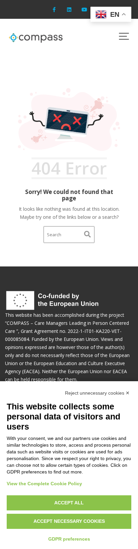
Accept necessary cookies (69, 521)
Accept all (69, 502)
